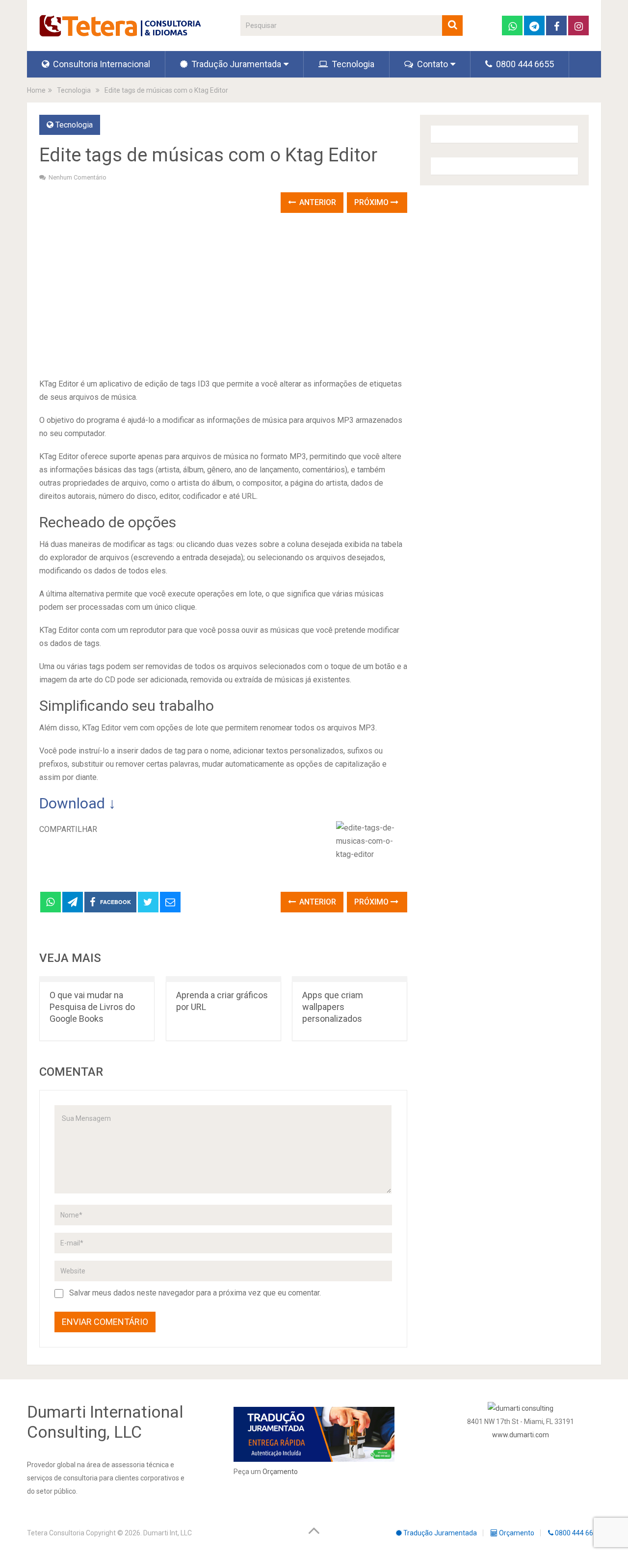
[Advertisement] (223, 296)
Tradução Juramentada (235, 64)
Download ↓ (77, 803)
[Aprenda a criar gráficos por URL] (223, 979)
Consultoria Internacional (100, 64)
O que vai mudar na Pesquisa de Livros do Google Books (92, 1007)
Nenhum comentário (77, 177)
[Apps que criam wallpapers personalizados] (349, 979)
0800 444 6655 (524, 64)
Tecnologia (352, 64)
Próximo (372, 202)
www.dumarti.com (520, 1435)
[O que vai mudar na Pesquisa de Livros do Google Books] (97, 979)
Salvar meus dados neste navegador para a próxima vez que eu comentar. (195, 1292)
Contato (431, 64)
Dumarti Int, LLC (167, 1533)
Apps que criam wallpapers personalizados (332, 1007)
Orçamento (280, 1472)
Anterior (316, 202)
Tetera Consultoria (55, 1533)
